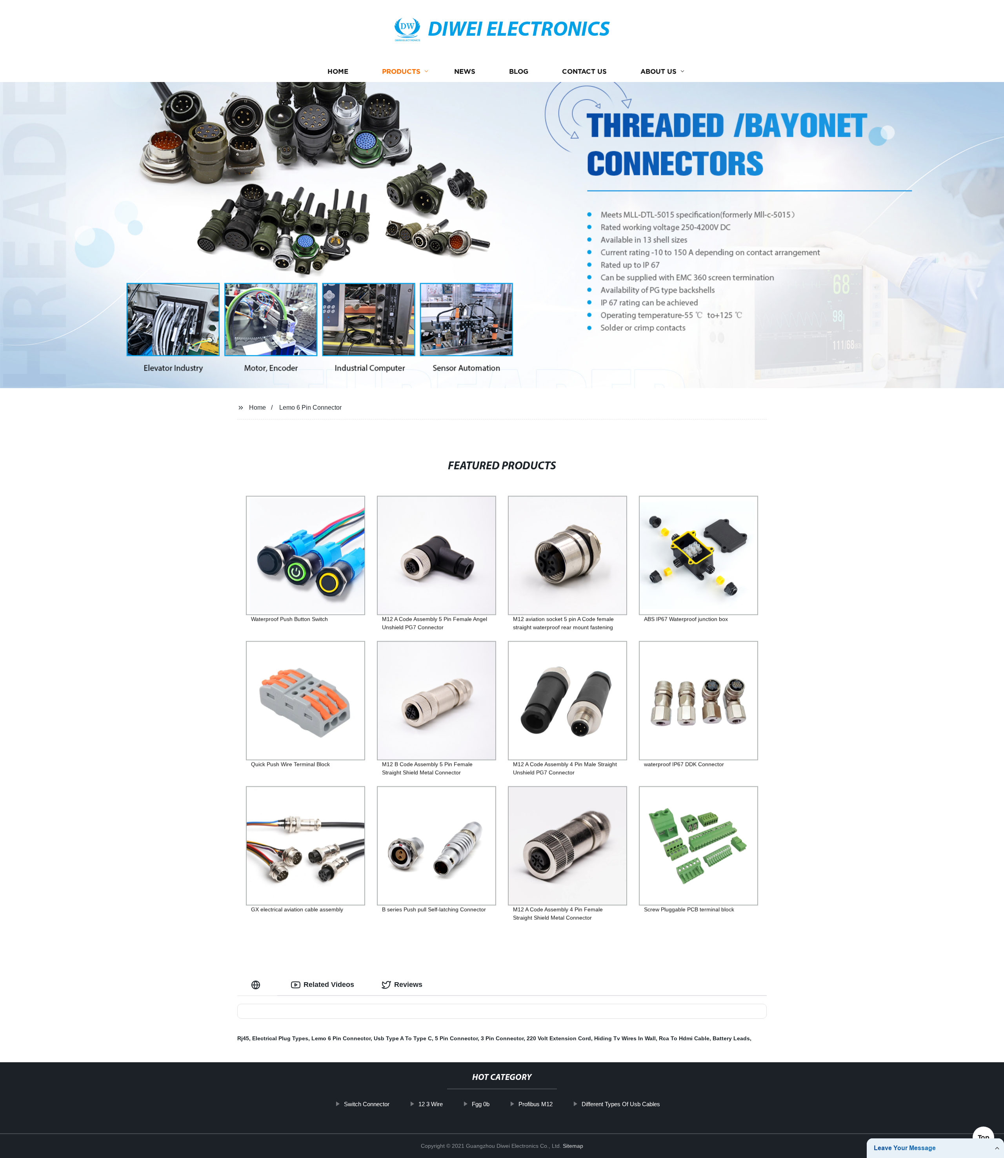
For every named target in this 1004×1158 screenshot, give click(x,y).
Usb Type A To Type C (403, 1038)
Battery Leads (731, 1038)
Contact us (584, 71)
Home (337, 71)
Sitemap (573, 1146)
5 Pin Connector (456, 1038)
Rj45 (243, 1038)
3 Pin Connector (502, 1038)
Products (401, 71)
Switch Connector (366, 1104)
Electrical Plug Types (280, 1038)
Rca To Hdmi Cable (684, 1038)
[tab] (257, 984)
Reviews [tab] (408, 984)
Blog (518, 71)
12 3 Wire (430, 1104)
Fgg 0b (480, 1104)
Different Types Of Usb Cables (621, 1104)
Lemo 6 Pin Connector (310, 407)
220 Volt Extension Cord (559, 1038)
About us (658, 71)
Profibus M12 (535, 1104)
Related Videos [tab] (329, 984)
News (464, 71)
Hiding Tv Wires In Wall (625, 1038)
